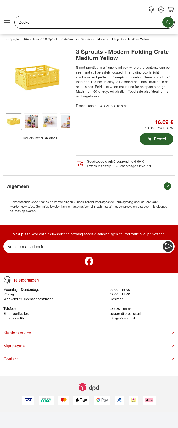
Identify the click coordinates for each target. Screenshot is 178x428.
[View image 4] (68, 121)
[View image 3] (50, 121)
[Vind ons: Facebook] (89, 261)
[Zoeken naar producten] (168, 22)
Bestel (159, 139)
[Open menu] (7, 22)
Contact (10, 359)
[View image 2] (32, 121)
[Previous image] (11, 78)
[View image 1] (14, 121)
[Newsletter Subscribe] (168, 246)
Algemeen (18, 186)
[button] (37, 77)
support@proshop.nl (125, 313)
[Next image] (63, 78)
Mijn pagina (14, 346)
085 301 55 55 (121, 308)
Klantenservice (17, 333)
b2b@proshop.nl (122, 317)
